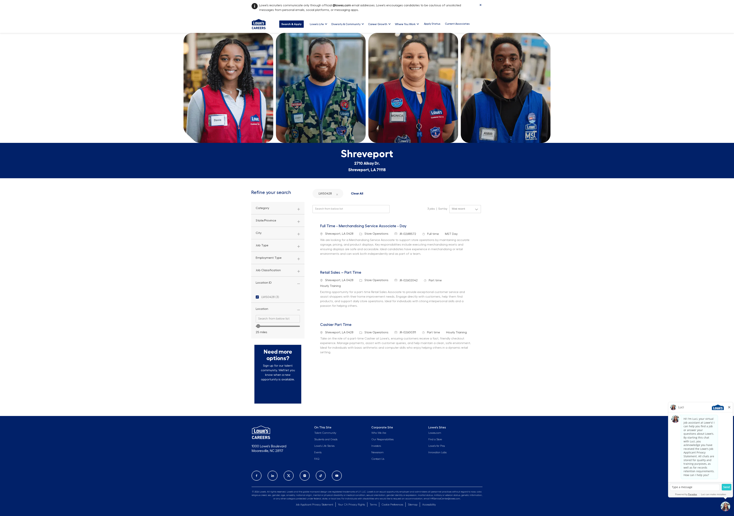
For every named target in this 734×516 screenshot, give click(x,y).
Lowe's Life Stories (324, 446)
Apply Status (432, 23)
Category (262, 208)
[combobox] (278, 319)
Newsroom (377, 452)
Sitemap (412, 504)
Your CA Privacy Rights (351, 504)
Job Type (262, 245)
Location (262, 308)
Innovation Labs (437, 452)
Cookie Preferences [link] (392, 504)
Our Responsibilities (382, 439)
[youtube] (337, 475)
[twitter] (288, 475)
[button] (337, 193)
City (258, 232)
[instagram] (304, 475)
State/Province (266, 220)
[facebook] (256, 475)
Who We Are (378, 433)
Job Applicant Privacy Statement (314, 504)
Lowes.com (434, 433)
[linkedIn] (272, 475)
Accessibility (429, 504)
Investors (376, 446)
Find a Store (435, 439)
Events (318, 452)
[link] (278, 392)
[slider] (258, 326)
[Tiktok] (321, 475)
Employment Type (269, 257)
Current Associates (457, 23)
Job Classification (268, 270)
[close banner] (480, 5)
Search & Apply (291, 24)
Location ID (264, 282)
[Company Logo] (259, 23)
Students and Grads (325, 439)
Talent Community (325, 433)
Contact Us (377, 459)
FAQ (316, 459)
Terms (373, 504)
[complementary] (392, 505)
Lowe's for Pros (436, 446)
